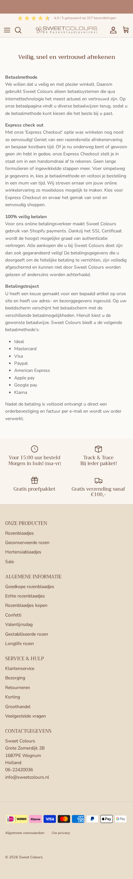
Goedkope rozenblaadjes (29, 587)
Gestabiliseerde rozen (26, 634)
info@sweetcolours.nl (27, 777)
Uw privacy (61, 832)
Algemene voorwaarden (24, 832)
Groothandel (17, 707)
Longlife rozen (19, 643)
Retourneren (17, 687)
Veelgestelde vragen (25, 716)
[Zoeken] (21, 30)
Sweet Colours (30, 857)
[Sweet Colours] (66, 30)
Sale (9, 562)
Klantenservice (19, 668)
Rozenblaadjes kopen (26, 605)
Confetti (13, 615)
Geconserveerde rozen (27, 543)
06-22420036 (19, 770)
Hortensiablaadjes (23, 552)
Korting (12, 697)
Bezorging (15, 678)
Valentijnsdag (19, 624)
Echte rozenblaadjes (25, 596)
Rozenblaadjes (19, 533)
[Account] (112, 30)
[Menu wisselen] (7, 30)
